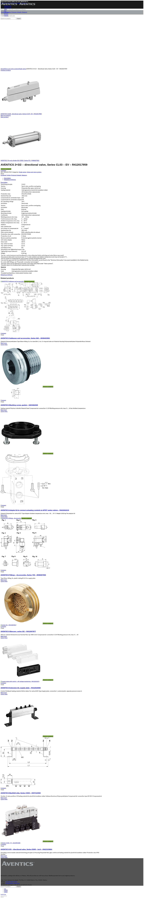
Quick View (4, 344)
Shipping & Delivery (10, 179)
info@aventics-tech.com (12, 883)
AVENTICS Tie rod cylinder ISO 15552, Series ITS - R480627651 (20, 160)
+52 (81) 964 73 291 (11, 881)
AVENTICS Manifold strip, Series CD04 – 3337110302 (21, 793)
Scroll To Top (3, 894)
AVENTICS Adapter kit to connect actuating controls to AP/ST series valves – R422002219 (35, 510)
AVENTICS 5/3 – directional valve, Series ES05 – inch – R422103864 (26, 849)
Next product (4, 117)
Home (2, 69)
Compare (3, 170)
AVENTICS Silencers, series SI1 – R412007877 (18, 631)
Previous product (6, 70)
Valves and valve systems (11, 69)
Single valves (22, 69)
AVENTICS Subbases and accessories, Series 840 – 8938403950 (25, 338)
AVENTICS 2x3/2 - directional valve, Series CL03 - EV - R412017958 (21, 114)
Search (18, 886)
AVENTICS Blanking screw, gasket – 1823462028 (19, 405)
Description (7, 178)
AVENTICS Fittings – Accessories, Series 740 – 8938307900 (23, 575)
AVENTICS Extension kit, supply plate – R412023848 (21, 688)
